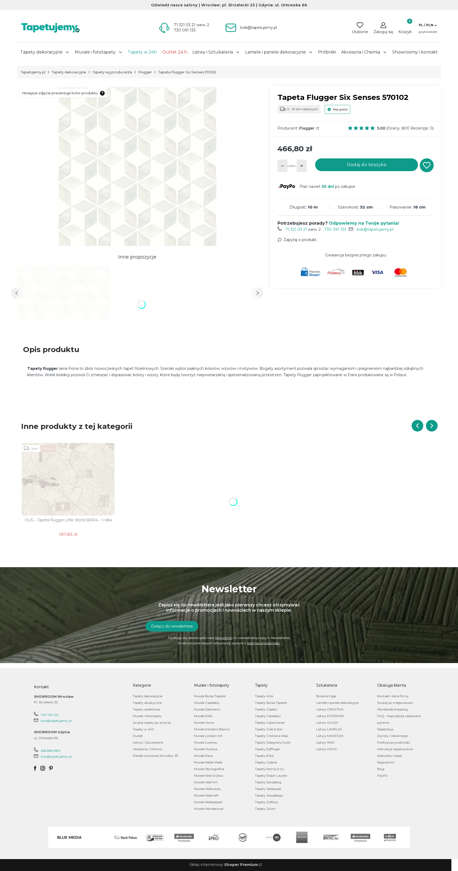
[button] (428, 25)
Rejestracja (385, 729)
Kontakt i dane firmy (393, 696)
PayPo (382, 775)
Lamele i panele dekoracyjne (337, 703)
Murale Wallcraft (206, 795)
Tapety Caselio (266, 709)
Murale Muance (205, 749)
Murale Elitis (203, 716)
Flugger (145, 72)
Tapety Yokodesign (269, 795)
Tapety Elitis (264, 756)
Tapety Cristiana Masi (271, 736)
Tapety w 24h (143, 729)
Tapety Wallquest (268, 789)
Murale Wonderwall (208, 809)
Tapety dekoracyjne (69, 72)
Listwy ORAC (326, 749)
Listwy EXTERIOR (330, 716)
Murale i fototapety (147, 716)
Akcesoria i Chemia (147, 749)
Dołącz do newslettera (172, 626)
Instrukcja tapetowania (395, 749)
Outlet (138, 736)
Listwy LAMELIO (329, 729)
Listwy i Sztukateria (148, 742)
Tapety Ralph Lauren (271, 775)
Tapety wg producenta (112, 72)
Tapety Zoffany (266, 802)
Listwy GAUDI (327, 723)
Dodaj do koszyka (366, 164)
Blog (380, 769)
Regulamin (223, 638)
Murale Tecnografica (209, 769)
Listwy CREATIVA (330, 709)
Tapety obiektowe (146, 709)
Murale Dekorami (207, 709)
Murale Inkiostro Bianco (212, 729)
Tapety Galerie (266, 762)
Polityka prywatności (393, 742)
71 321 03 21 (296, 229)
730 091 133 (335, 229)
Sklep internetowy (224, 864)
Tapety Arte (264, 696)
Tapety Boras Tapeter (271, 703)
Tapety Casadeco (268, 716)
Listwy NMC (325, 742)
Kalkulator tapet (389, 756)
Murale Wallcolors (207, 789)
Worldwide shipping (392, 709)
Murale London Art (208, 736)
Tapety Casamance (269, 723)
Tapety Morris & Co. (270, 769)
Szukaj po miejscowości (395, 703)
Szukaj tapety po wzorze (152, 723)
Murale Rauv (203, 756)
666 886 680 (50, 751)
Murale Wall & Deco (208, 775)
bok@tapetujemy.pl (375, 229)
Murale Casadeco (206, 703)
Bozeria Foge (326, 696)
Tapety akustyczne (147, 703)
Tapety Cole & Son (269, 729)
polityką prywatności (263, 643)
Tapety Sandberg (268, 782)
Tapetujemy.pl (33, 72)
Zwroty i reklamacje (392, 736)
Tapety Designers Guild (272, 742)
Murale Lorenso (205, 742)
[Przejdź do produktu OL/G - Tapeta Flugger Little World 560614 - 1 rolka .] (68, 479)
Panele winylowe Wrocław (153, 756)
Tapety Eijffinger (267, 749)
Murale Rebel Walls (208, 762)
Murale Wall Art (206, 782)
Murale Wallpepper (208, 802)
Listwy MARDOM (329, 736)
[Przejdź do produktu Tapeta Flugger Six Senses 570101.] (63, 292)
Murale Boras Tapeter (210, 696)
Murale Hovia (204, 723)
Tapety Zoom (265, 809)
